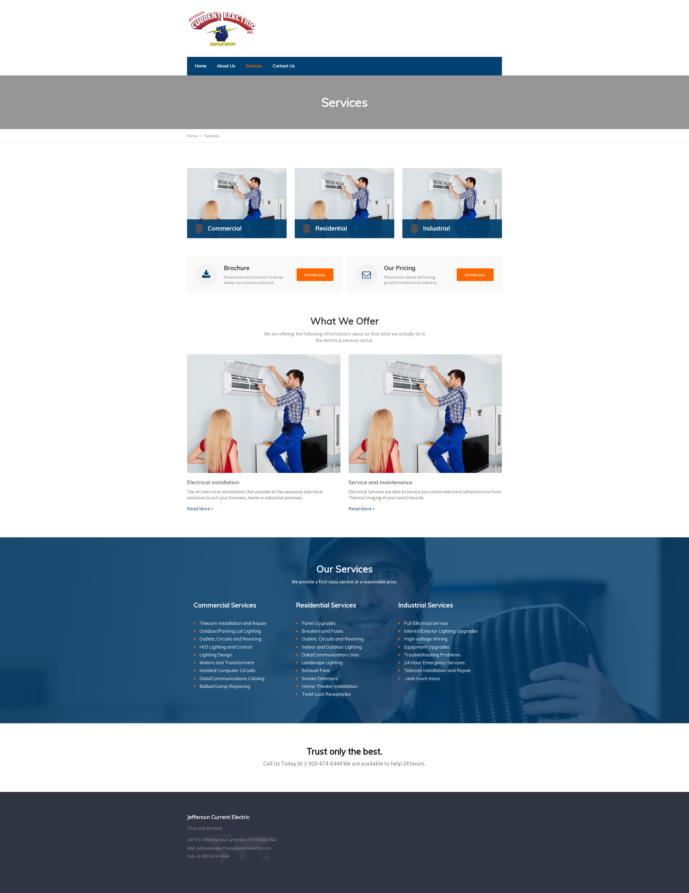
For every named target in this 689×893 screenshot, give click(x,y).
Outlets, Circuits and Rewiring (230, 639)
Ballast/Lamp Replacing (224, 686)
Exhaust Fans (316, 670)
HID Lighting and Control (225, 647)
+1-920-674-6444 (213, 856)
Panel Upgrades (319, 623)
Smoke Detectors (320, 678)
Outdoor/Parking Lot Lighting (230, 631)
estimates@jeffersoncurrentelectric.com (233, 848)
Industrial (436, 228)
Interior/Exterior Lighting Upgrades (441, 631)
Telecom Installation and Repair (232, 623)
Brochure (236, 268)
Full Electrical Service (426, 623)
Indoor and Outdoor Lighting (332, 647)
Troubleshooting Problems (432, 654)
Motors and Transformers (226, 662)
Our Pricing (400, 268)
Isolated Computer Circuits (227, 670)
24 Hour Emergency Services (434, 662)
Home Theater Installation (329, 686)
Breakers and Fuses (322, 631)
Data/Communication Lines (330, 654)
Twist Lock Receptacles (326, 694)
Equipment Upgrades (426, 647)
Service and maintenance (380, 482)
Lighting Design (215, 654)
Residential (331, 228)
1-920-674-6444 (323, 763)
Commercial (225, 228)
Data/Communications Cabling (231, 678)
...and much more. (422, 678)
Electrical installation (213, 482)
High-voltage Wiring (425, 639)
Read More (198, 508)
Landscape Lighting (322, 662)
